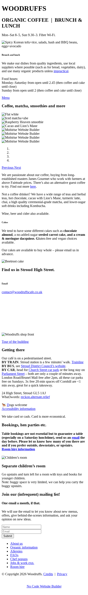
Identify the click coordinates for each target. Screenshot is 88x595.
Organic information (24, 547)
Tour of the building (15, 342)
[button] (8, 167)
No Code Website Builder (44, 586)
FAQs (14, 555)
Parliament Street (13, 374)
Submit (7, 536)
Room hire (17, 567)
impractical (61, 71)
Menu (6, 98)
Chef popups (19, 559)
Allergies (16, 551)
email (75, 437)
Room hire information (18, 449)
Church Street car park (44, 370)
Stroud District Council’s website (43, 366)
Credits (48, 574)
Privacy (62, 574)
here (33, 186)
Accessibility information (18, 409)
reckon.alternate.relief (35, 397)
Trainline (78, 362)
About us (16, 543)
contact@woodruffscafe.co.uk (22, 292)
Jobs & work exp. (22, 563)
